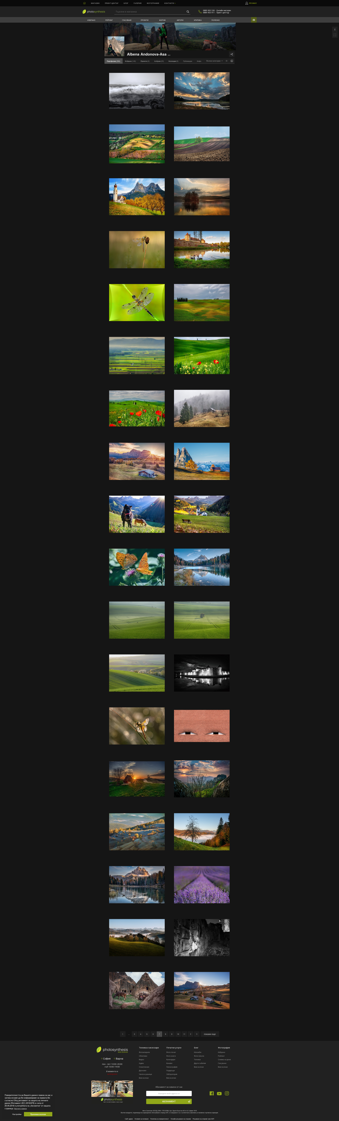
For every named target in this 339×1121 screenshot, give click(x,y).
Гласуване (126, 20)
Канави (169, 1063)
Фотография (153, 3)
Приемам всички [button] (38, 1114)
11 (184, 1034)
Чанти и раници (145, 1074)
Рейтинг (109, 20)
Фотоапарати (144, 1052)
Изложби (197, 1052)
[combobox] (214, 61)
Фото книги (171, 1056)
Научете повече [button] (20, 1108)
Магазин (95, 3)
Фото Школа (199, 1056)
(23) (159, 61)
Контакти (169, 3)
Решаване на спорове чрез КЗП (203, 1119)
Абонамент (169, 1101)
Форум (162, 20)
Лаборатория (171, 1074)
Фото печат (171, 1052)
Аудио (141, 1063)
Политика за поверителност (159, 1119)
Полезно (215, 20)
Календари (170, 1059)
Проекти (144, 20)
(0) (145, 61)
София (106, 1058)
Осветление (144, 1067)
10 (178, 1034)
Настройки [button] (16, 1114)
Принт (111, 3)
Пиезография (171, 1067)
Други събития (200, 1063)
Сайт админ (129, 1119)
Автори (180, 20)
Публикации (187, 61)
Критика (198, 20)
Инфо (199, 61)
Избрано (91, 20)
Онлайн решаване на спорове (181, 1119)
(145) (130, 61)
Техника (197, 1059)
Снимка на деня (224, 1059)
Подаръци (170, 1070)
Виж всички (144, 1078)
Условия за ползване (142, 1119)
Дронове (142, 1070)
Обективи (143, 1056)
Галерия (137, 3)
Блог (126, 3)
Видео (141, 1059)
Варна (119, 1058)
